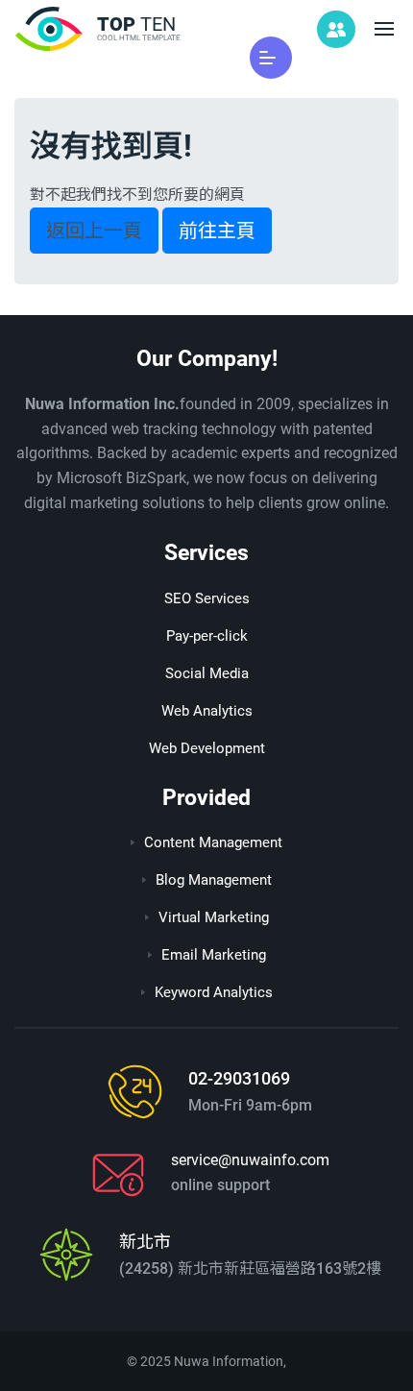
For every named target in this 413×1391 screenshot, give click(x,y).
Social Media (207, 673)
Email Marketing (213, 955)
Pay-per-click (207, 636)
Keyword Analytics (214, 992)
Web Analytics (207, 711)
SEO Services (207, 598)
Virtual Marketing (213, 917)
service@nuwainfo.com (250, 1160)
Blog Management (214, 880)
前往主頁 (217, 230)
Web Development (207, 748)
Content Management (213, 842)
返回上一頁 (94, 230)
